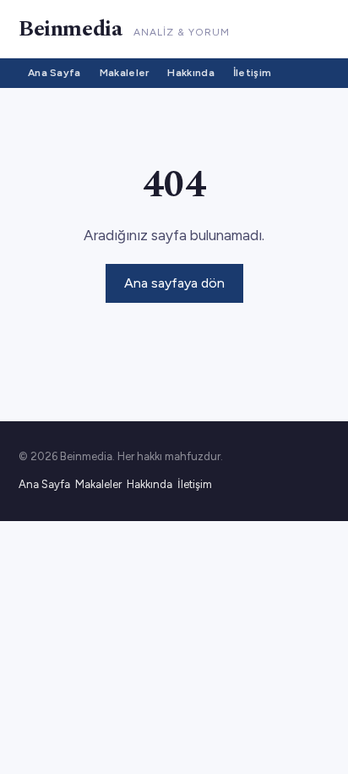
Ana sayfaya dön (174, 283)
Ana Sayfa (54, 73)
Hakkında (190, 73)
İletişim (252, 73)
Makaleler (125, 73)
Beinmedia (70, 29)
